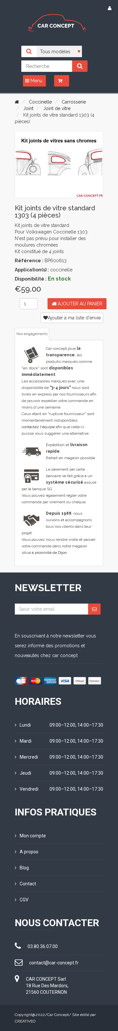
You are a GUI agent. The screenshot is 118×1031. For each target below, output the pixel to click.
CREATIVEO (25, 1021)
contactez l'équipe (38, 427)
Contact (28, 883)
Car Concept (58, 1014)
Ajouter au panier (79, 303)
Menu (35, 80)
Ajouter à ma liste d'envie (74, 317)
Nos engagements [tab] (32, 334)
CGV (24, 899)
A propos (29, 851)
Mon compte (33, 835)
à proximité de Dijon (49, 552)
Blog (24, 867)
